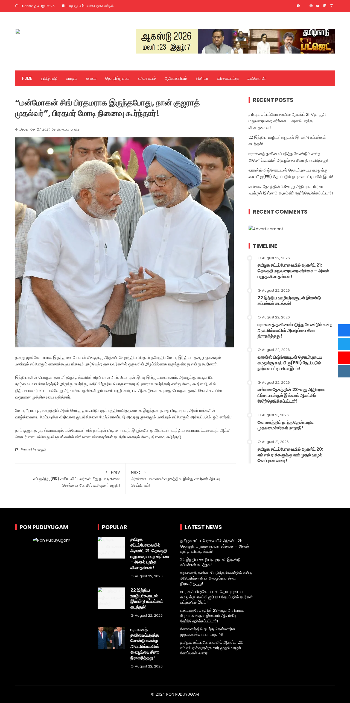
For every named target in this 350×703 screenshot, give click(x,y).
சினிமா (202, 78)
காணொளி (256, 78)
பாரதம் (72, 78)
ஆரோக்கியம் (176, 78)
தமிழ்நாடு (49, 78)
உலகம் (91, 78)
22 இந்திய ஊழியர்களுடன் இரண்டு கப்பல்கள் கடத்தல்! (289, 301)
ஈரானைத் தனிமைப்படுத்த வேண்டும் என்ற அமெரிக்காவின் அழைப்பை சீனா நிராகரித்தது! (295, 330)
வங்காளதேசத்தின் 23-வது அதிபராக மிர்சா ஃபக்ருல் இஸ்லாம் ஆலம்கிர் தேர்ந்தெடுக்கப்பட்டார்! (291, 395)
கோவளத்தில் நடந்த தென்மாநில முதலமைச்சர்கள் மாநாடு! (286, 425)
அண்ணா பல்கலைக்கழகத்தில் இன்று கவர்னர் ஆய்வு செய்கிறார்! (175, 478)
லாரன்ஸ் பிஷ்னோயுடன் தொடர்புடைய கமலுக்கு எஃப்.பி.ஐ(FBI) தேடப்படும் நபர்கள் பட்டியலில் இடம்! (290, 363)
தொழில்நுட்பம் (117, 78)
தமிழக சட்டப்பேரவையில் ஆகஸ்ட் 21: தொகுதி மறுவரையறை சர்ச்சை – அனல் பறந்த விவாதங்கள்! (287, 120)
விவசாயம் (147, 78)
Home (27, 78)
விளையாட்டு (228, 78)
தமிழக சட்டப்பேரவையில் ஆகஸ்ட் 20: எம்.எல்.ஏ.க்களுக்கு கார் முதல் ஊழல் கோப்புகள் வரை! (290, 455)
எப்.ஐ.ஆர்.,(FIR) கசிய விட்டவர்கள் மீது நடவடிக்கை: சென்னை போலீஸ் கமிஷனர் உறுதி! (76, 478)
